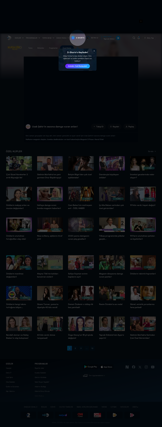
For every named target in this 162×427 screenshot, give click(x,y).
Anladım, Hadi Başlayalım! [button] (77, 66)
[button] (94, 51)
